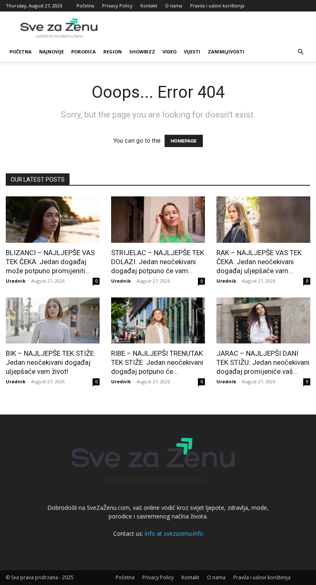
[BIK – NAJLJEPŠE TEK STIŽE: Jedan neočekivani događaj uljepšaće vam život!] (53, 320)
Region (112, 51)
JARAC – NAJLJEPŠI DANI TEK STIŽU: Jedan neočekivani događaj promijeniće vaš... (262, 362)
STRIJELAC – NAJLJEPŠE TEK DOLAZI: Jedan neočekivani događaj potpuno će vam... (157, 262)
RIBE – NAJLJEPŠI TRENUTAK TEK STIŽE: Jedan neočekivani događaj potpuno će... (157, 362)
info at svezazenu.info (174, 533)
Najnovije (51, 51)
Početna (85, 5)
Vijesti (192, 51)
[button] (300, 52)
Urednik (16, 281)
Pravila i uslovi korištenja (217, 5)
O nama (173, 5)
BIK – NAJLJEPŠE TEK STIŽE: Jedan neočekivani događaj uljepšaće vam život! (50, 362)
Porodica (83, 51)
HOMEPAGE (184, 141)
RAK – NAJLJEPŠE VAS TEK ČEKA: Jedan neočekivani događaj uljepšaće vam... (259, 262)
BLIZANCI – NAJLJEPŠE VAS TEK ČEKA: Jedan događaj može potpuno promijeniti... (50, 262)
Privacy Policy (117, 5)
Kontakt (148, 5)
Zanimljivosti (226, 51)
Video (170, 51)
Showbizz (142, 51)
